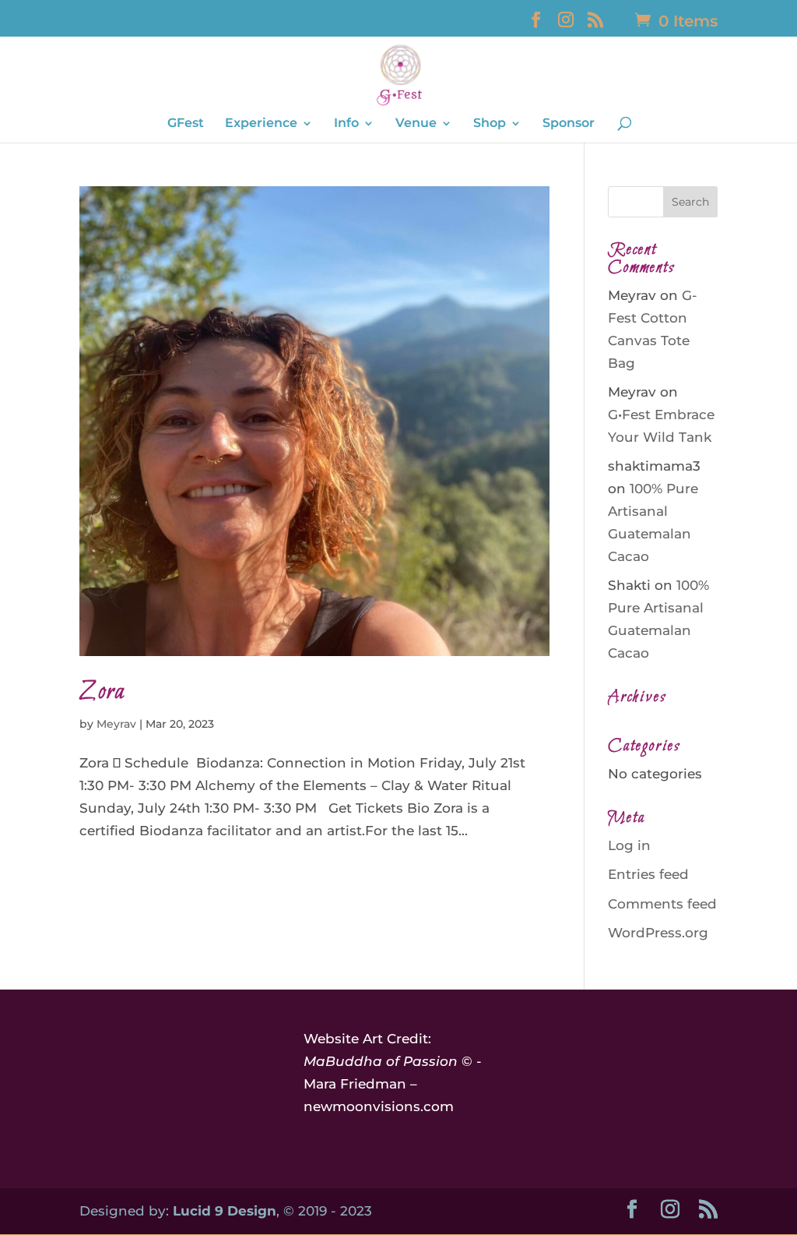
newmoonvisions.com (379, 1106)
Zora (102, 692)
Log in (629, 845)
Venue (416, 124)
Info (346, 124)
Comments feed (662, 904)
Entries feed (648, 874)
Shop (489, 124)
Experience (261, 124)
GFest (185, 124)
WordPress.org (658, 932)
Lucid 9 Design (224, 1211)
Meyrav (116, 724)
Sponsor (568, 124)
